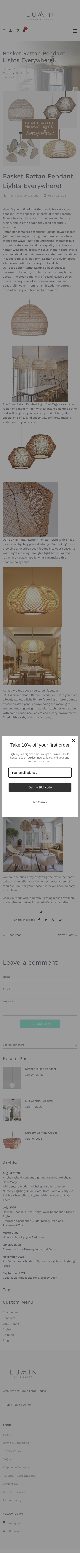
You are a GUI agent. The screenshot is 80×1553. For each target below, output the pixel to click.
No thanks (40, 802)
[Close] (73, 740)
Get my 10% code (40, 787)
